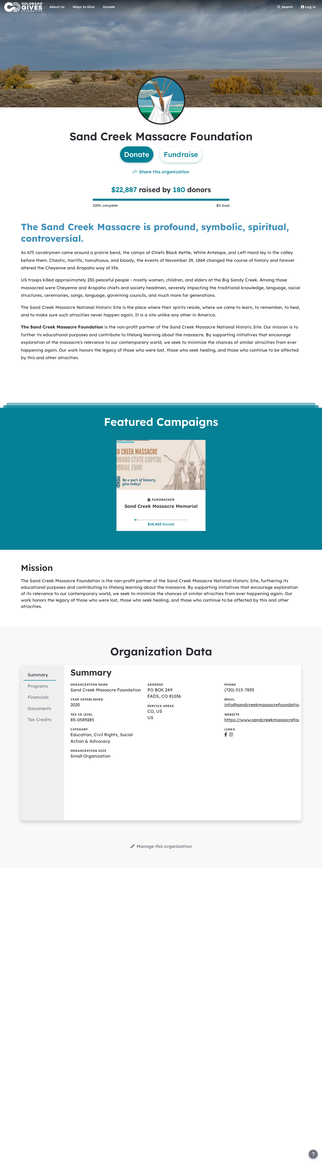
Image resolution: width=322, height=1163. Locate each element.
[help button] (313, 1154)
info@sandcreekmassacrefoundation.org (266, 704)
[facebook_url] (225, 734)
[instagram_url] (231, 734)
